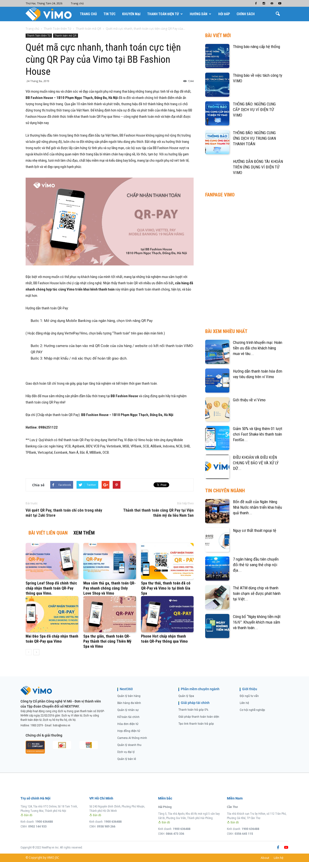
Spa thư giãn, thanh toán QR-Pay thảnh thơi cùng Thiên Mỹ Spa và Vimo (107, 641)
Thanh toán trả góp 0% (193, 709)
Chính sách (246, 14)
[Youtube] (279, 3)
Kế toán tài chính (128, 717)
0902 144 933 (37, 826)
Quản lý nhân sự (128, 710)
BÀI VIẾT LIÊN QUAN (48, 533)
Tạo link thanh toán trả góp (196, 723)
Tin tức (109, 14)
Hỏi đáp (224, 14)
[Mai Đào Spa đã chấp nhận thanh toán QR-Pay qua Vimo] (52, 614)
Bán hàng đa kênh (129, 703)
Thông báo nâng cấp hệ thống (256, 46)
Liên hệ (244, 703)
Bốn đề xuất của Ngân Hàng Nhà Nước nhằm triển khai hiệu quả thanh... (257, 507)
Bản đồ (27, 815)
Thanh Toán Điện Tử (163, 14)
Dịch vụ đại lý (126, 752)
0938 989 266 (106, 826)
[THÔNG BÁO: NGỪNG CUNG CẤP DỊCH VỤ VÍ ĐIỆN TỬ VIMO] (217, 113)
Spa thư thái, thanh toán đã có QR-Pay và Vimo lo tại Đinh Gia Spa (165, 588)
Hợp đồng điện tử (128, 731)
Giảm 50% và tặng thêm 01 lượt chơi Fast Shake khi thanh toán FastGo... (257, 434)
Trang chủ (77, 3)
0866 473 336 (175, 833)
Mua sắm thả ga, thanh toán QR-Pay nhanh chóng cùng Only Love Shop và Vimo (109, 588)
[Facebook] (256, 3)
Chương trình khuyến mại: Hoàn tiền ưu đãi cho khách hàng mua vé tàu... (257, 348)
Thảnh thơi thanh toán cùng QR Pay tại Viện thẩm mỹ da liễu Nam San (158, 513)
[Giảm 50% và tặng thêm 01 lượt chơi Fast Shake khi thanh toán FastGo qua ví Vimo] (217, 438)
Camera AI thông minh (132, 738)
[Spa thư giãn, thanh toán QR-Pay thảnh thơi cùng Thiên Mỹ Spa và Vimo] (109, 614)
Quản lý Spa (186, 696)
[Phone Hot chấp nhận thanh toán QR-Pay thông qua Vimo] (167, 614)
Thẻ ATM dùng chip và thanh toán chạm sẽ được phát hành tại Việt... (257, 593)
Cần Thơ (232, 807)
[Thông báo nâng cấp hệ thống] (217, 56)
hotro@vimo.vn (61, 725)
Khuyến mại (131, 14)
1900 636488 (44, 821)
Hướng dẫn (198, 14)
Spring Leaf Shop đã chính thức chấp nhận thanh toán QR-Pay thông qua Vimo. (51, 588)
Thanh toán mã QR (66, 35)
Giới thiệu (249, 689)
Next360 (126, 689)
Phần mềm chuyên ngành (200, 689)
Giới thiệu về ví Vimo (249, 399)
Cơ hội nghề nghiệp (252, 710)
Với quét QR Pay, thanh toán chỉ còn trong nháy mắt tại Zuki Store (64, 513)
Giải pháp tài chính (195, 703)
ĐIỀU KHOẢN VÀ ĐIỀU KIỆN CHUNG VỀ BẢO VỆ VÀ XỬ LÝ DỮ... (256, 463)
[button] (277, 14)
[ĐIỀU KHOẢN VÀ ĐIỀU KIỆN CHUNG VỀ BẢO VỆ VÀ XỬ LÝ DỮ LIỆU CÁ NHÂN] (217, 467)
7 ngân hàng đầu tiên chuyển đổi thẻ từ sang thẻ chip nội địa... (256, 565)
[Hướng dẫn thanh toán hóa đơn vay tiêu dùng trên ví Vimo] (217, 380)
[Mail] (271, 3)
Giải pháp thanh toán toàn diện (198, 716)
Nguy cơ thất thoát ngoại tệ (254, 530)
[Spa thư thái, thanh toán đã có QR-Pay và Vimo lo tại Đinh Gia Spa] (167, 561)
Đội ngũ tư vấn (249, 696)
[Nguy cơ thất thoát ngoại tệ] (217, 540)
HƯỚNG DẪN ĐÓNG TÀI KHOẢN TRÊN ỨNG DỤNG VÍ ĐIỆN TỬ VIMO (258, 167)
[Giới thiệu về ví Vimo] (217, 409)
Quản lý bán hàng (128, 696)
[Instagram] (263, 3)
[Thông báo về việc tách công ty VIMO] (217, 85)
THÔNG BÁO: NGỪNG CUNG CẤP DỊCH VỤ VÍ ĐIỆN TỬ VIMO (254, 110)
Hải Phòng (165, 807)
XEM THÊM (84, 533)
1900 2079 (36, 725)
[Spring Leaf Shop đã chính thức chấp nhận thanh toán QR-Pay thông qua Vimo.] (52, 561)
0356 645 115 (244, 833)
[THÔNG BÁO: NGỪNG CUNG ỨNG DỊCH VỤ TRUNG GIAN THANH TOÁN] (217, 142)
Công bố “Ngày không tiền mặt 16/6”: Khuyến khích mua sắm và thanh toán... (257, 622)
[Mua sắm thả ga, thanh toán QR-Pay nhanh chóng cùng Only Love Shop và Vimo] (109, 561)
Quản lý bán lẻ (126, 759)
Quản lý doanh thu (129, 745)
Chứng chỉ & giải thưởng (44, 735)
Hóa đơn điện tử (127, 724)
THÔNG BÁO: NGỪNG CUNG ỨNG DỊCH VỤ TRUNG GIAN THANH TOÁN (254, 138)
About (265, 858)
